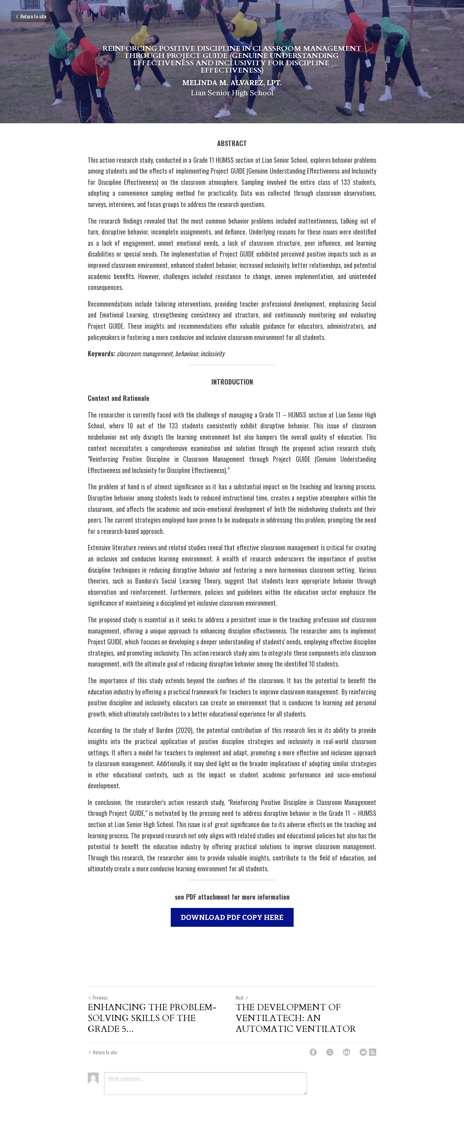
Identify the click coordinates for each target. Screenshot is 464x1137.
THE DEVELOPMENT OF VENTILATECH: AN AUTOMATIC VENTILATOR (296, 1018)
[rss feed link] (372, 1052)
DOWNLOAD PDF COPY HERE (232, 917)
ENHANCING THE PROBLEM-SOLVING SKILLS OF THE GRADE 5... (152, 1018)
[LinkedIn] (346, 1052)
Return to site (33, 16)
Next (240, 997)
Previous (100, 997)
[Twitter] (330, 1052)
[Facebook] (313, 1052)
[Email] (363, 1052)
